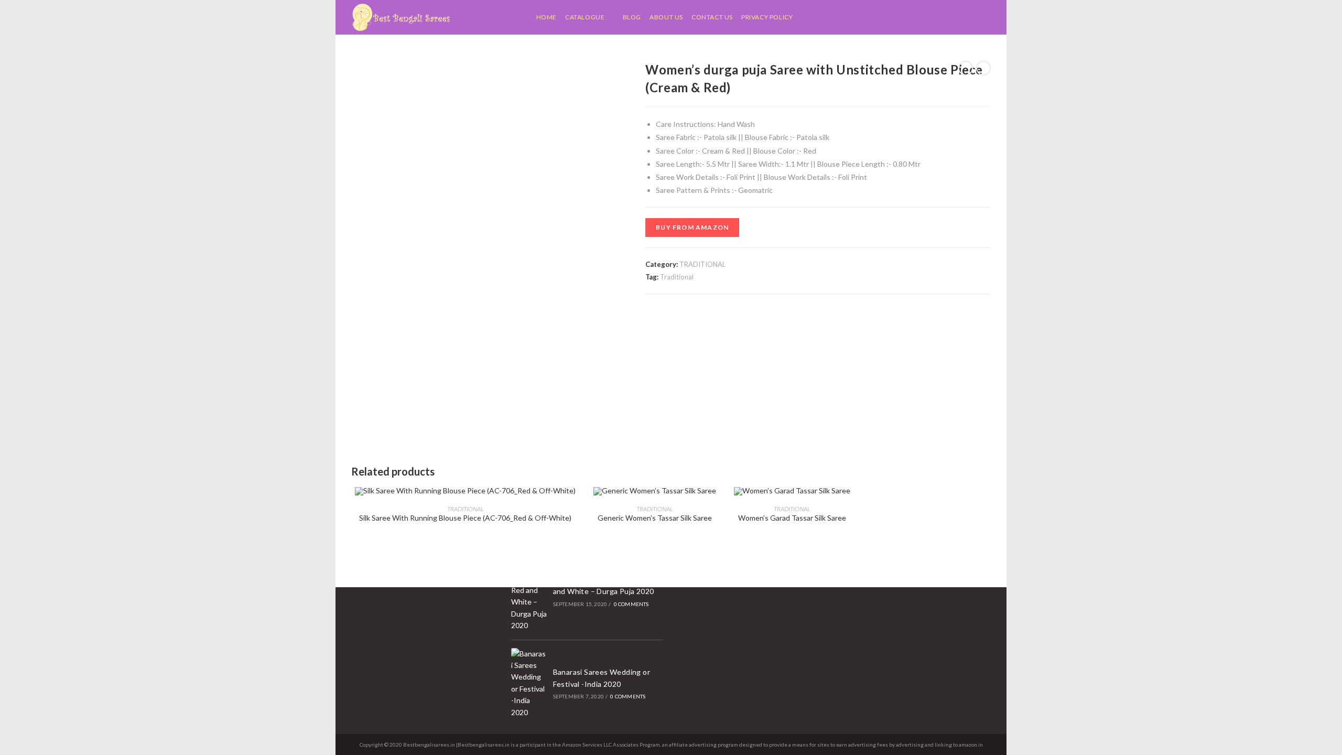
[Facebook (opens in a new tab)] (949, 17)
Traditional (677, 277)
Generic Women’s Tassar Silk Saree (655, 517)
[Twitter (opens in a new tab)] (936, 17)
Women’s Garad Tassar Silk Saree (792, 517)
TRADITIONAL (702, 264)
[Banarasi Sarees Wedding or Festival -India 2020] (529, 683)
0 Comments (631, 604)
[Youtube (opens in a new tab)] (988, 17)
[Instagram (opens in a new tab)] (975, 17)
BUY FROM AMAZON (692, 227)
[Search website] (803, 17)
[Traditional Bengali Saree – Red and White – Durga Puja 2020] (529, 590)
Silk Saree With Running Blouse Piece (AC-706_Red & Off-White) (465, 517)
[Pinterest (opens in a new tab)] (962, 17)
